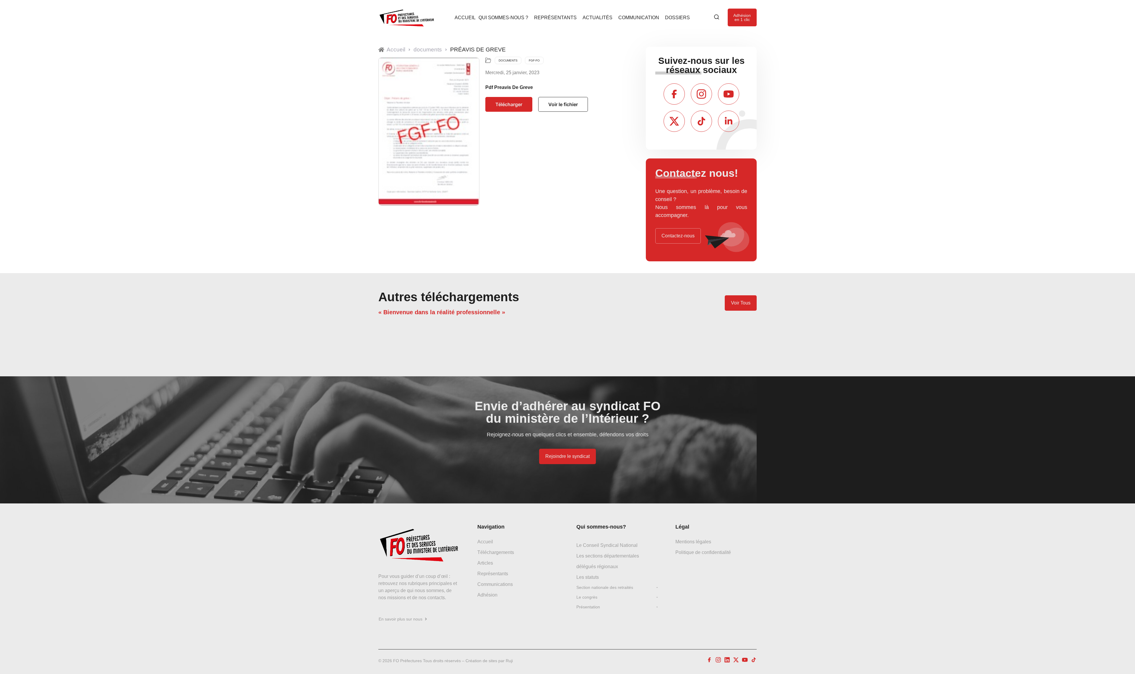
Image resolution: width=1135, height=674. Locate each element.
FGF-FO (534, 60)
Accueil (465, 17)
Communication (638, 17)
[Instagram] (701, 94)
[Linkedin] (727, 660)
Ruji (509, 660)
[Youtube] (728, 94)
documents (428, 50)
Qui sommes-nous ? (503, 17)
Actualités (597, 17)
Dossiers (677, 17)
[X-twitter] (674, 121)
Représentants (555, 17)
